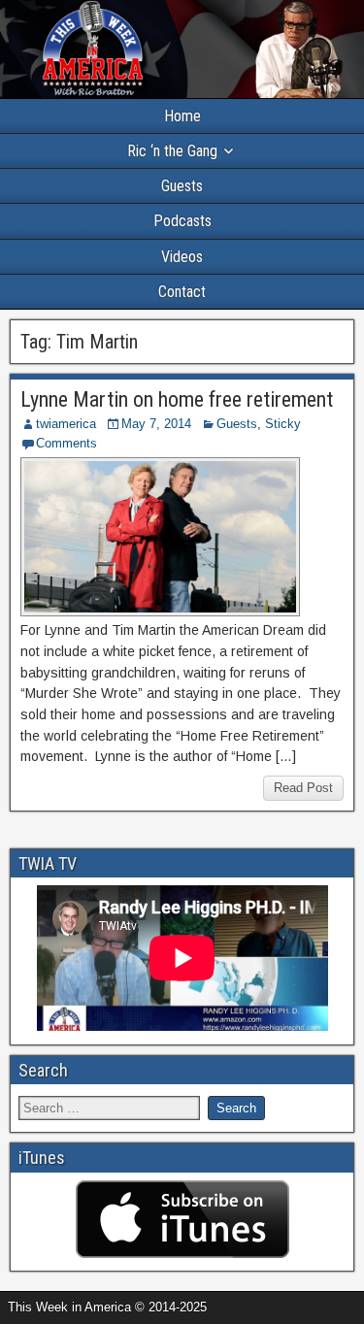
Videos (182, 257)
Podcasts (182, 221)
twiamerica (66, 423)
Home (182, 116)
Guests (182, 186)
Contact (182, 291)
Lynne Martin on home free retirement (176, 399)
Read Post (303, 787)
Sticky (283, 423)
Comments (66, 443)
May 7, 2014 (156, 423)
